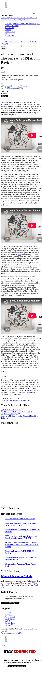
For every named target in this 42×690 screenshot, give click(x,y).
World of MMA (11, 36)
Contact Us (32, 24)
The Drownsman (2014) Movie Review (20, 519)
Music (7, 34)
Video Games (10, 32)
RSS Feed (9, 615)
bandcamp (30, 390)
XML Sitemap (14, 26)
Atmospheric (13, 400)
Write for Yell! (18, 24)
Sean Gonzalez (21, 86)
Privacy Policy (10, 623)
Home (3, 42)
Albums (12, 42)
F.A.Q (25, 24)
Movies (8, 30)
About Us (8, 24)
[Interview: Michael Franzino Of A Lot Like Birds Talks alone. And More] (11, 414)
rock (19, 255)
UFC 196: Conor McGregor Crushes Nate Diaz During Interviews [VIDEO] (21, 537)
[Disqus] (21, 476)
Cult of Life (9, 28)
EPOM (20, 633)
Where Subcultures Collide (16, 576)
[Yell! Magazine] (21, 20)
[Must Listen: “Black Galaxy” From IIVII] (11, 410)
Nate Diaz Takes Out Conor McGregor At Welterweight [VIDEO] (21, 524)
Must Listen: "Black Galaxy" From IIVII (16, 412)
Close (3, 645)
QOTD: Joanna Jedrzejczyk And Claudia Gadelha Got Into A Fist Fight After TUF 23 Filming (22, 545)
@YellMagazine (9, 88)
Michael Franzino (7, 104)
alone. (7, 400)
